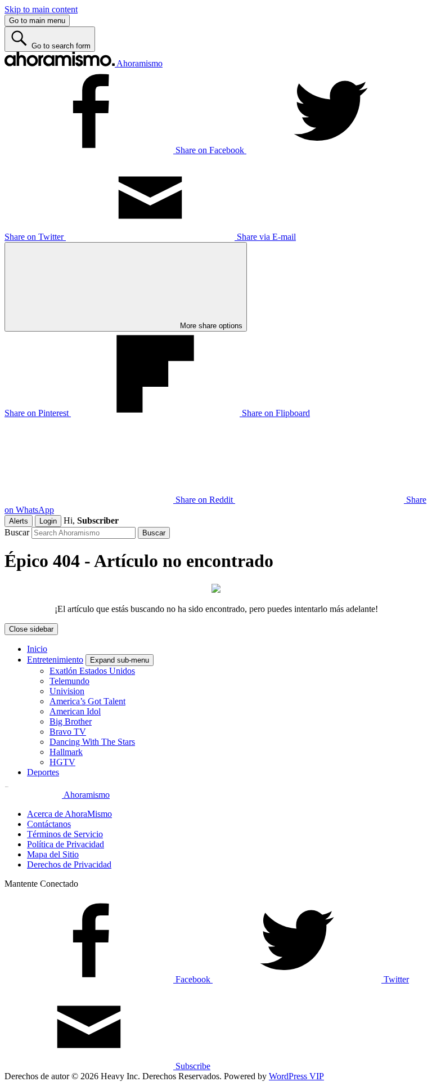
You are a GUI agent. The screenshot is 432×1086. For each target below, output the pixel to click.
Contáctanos (49, 824)
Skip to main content (41, 9)
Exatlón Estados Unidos (92, 671)
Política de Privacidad (65, 844)
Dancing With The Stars (92, 742)
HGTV (62, 762)
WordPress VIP (296, 1076)
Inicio (37, 649)
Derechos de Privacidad (69, 864)
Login (48, 521)
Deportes (43, 772)
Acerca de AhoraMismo (69, 814)
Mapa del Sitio (53, 854)
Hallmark (66, 752)
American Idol (75, 711)
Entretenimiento (55, 659)
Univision (67, 691)
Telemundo (69, 681)
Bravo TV (68, 731)
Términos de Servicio (65, 834)
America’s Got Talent (87, 701)
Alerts (18, 521)
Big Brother (71, 721)
